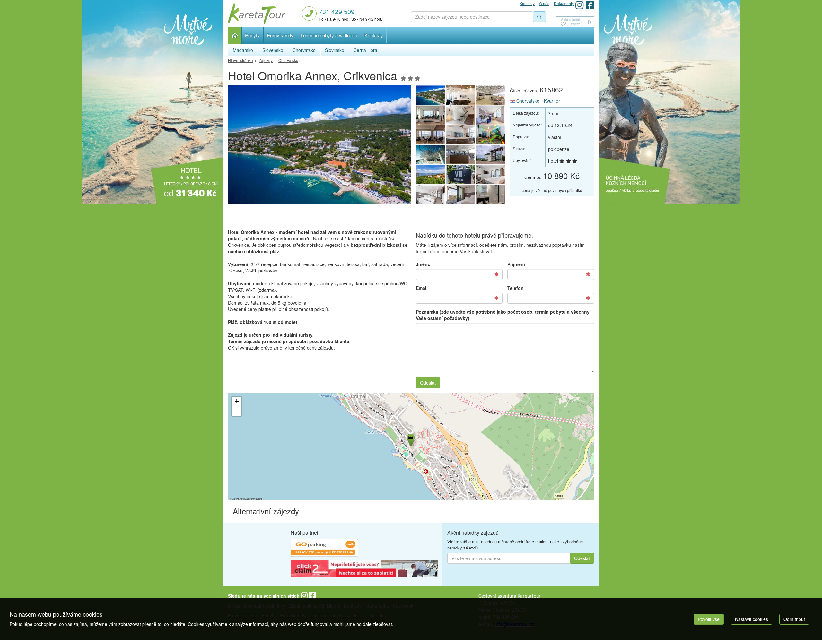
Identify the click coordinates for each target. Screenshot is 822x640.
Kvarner (552, 101)
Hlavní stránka (234, 35)
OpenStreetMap (240, 498)
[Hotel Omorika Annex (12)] (430, 155)
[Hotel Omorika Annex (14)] (460, 135)
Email (422, 288)
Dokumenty (564, 3)
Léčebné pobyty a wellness (329, 35)
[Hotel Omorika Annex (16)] (490, 115)
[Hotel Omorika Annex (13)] (490, 135)
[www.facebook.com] (590, 5)
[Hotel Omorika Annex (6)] (430, 194)
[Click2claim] (364, 569)
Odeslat (428, 382)
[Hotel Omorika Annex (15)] (430, 135)
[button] (410, 439)
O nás (544, 3)
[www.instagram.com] (579, 5)
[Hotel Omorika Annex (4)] (490, 194)
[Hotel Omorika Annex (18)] (430, 115)
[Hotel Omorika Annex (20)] (460, 95)
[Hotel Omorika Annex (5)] (460, 194)
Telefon (515, 288)
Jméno (423, 264)
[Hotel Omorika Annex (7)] (490, 175)
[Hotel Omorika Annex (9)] (430, 175)
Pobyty (252, 35)
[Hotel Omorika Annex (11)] (319, 146)
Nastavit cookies (751, 619)
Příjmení (516, 264)
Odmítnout (794, 619)
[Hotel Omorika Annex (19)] (490, 95)
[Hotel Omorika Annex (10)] (490, 155)
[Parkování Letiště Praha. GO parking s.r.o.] (324, 548)
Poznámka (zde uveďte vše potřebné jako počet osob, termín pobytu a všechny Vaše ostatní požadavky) (503, 314)
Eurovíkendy (280, 35)
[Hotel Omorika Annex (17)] (460, 115)
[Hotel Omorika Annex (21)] (460, 155)
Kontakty (373, 35)
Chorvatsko (527, 101)
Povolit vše (709, 619)
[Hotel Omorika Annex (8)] (460, 175)
